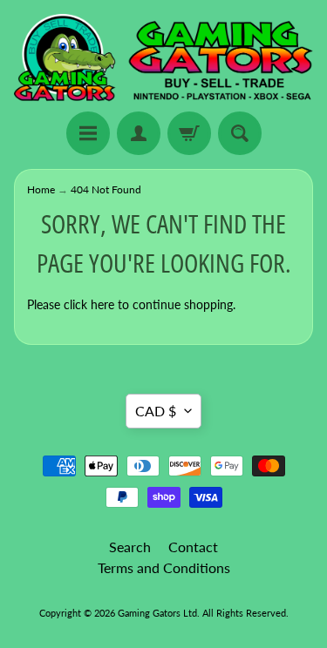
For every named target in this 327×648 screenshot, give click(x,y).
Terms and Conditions (164, 567)
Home (41, 189)
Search (130, 546)
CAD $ (155, 410)
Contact (193, 546)
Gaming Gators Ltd (157, 612)
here (102, 305)
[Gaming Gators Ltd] (163, 58)
